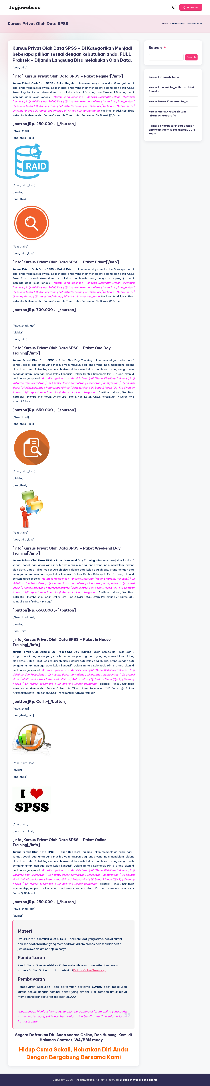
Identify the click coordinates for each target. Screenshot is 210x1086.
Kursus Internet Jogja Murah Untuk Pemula (171, 89)
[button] (190, 7)
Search (155, 47)
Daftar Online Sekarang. (89, 970)
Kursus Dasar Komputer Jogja (168, 101)
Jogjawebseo (25, 7)
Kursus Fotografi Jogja (164, 77)
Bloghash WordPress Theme (139, 1079)
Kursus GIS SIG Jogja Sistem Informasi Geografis (167, 113)
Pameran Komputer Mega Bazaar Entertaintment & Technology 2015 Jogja (172, 129)
